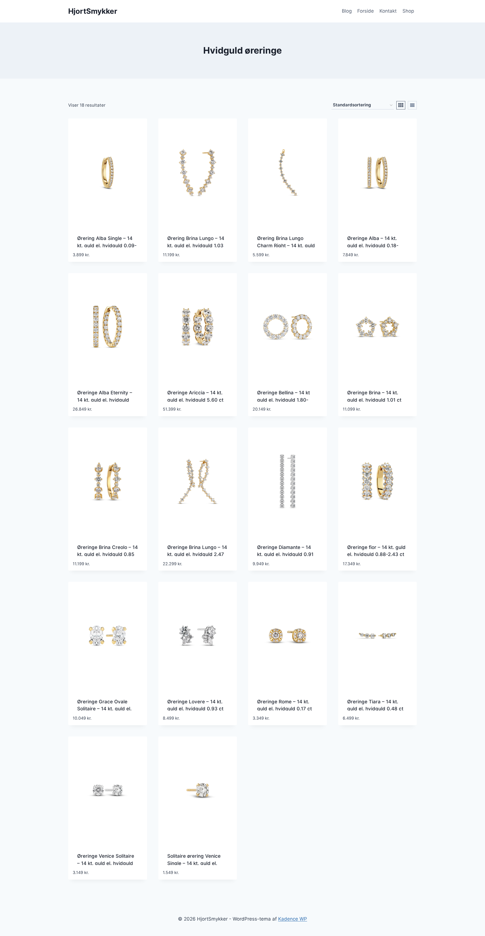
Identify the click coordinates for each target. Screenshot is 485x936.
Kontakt (388, 11)
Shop (408, 11)
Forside (365, 11)
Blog (347, 11)
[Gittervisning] (400, 105)
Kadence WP (292, 919)
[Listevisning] (412, 105)
